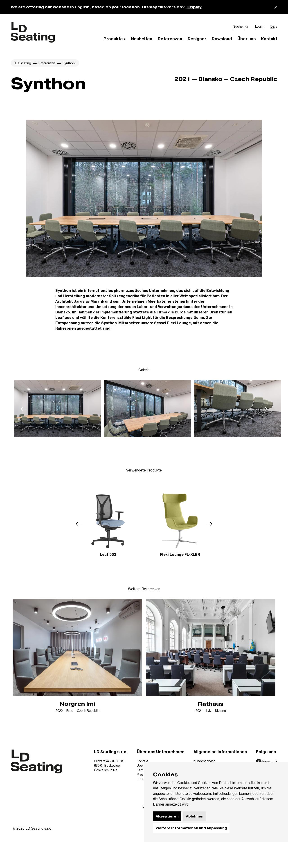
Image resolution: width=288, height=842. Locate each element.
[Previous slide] (23, 409)
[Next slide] (264, 409)
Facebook (269, 761)
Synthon (63, 290)
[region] (144, 409)
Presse (142, 774)
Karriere (142, 770)
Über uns (143, 765)
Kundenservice (204, 761)
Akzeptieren (167, 816)
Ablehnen (194, 816)
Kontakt (142, 761)
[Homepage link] (33, 32)
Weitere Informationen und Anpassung (191, 828)
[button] (115, 39)
